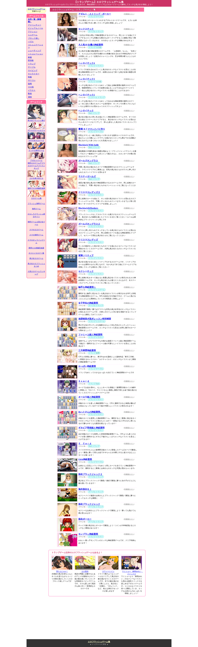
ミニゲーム (32, 35)
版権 (30, 84)
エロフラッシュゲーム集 (99, 642)
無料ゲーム (36, 209)
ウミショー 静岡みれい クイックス (132, 572)
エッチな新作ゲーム (36, 150)
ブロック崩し (33, 38)
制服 (30, 77)
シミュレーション (35, 54)
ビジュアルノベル (35, 28)
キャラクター (33, 74)
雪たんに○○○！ (62, 571)
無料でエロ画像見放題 (36, 188)
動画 (30, 93)
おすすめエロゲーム (36, 140)
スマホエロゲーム (36, 230)
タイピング (32, 70)
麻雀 (30, 57)
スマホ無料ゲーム (36, 235)
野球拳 (31, 60)
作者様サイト (129, 14)
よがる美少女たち (36, 178)
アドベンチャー (34, 25)
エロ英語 (84, 571)
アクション (32, 31)
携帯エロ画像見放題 (36, 248)
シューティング (34, 50)
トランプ (32, 64)
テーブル (32, 67)
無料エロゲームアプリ (36, 163)
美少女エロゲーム (36, 258)
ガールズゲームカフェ (36, 130)
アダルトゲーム (36, 160)
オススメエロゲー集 (36, 253)
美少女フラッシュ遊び (36, 120)
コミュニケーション (35, 46)
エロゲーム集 (36, 198)
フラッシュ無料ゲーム (36, 204)
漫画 (30, 97)
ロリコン (32, 80)
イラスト (32, 90)
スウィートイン (108, 571)
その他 (31, 87)
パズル (31, 41)
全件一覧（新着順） (34, 20)
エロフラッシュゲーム (36, 9)
